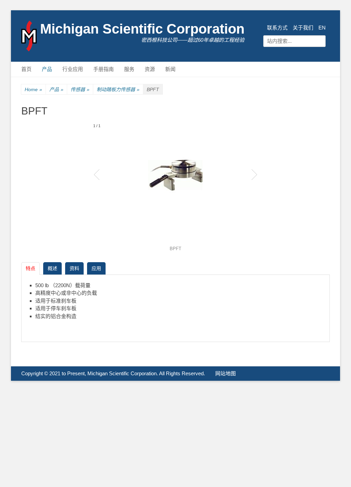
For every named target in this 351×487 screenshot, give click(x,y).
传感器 (80, 89)
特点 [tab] (30, 268)
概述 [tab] (52, 268)
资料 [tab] (74, 268)
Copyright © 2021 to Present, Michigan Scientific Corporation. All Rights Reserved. (113, 373)
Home (33, 89)
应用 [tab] (96, 268)
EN (322, 28)
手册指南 (103, 69)
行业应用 (72, 69)
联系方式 (277, 28)
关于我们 (303, 28)
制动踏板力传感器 (118, 89)
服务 (129, 69)
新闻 (170, 69)
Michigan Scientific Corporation (142, 28)
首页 (26, 69)
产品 (47, 69)
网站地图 (225, 373)
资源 (150, 69)
